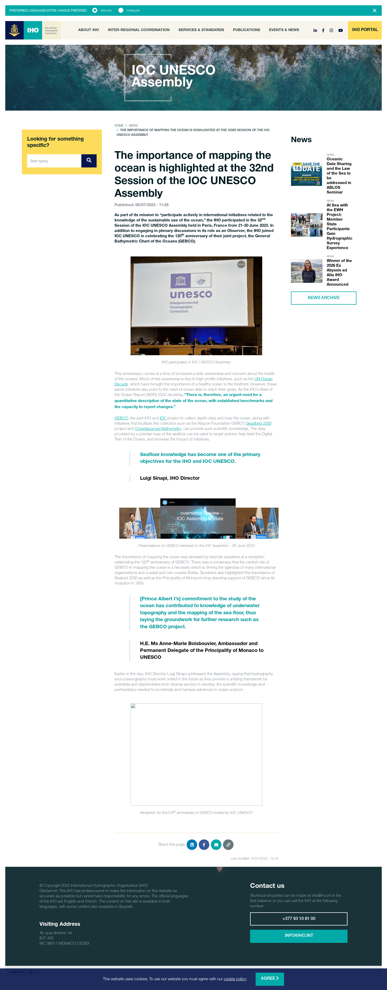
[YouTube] (340, 30)
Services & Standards (201, 30)
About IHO (88, 30)
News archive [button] (324, 298)
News (133, 125)
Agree (268, 979)
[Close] (375, 10)
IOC (163, 417)
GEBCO (121, 417)
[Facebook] (323, 30)
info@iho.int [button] (299, 936)
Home (119, 125)
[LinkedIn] (316, 30)
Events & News (284, 30)
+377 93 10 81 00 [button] (298, 919)
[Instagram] (332, 30)
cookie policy (235, 978)
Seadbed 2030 (258, 423)
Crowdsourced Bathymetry (158, 428)
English (106, 10)
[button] (365, 30)
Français (133, 10)
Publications (246, 30)
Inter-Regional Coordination (139, 30)
